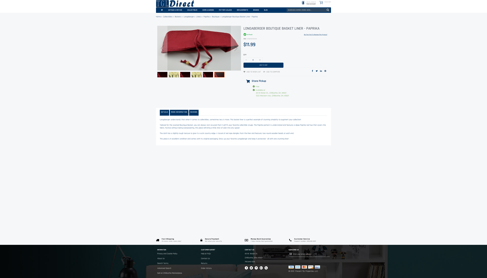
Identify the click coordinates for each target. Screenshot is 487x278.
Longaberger (189, 16)
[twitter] (251, 267)
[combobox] (308, 10)
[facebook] (246, 267)
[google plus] (261, 267)
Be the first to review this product (315, 35)
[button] (162, 48)
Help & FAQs (206, 253)
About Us (161, 258)
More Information (179, 112)
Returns (204, 263)
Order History (206, 268)
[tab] (164, 113)
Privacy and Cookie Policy (167, 253)
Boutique (215, 16)
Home (158, 16)
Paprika (207, 16)
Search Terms (162, 263)
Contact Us (205, 258)
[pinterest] (256, 267)
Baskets (178, 16)
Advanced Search (164, 268)
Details (164, 112)
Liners (198, 16)
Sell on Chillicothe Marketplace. (169, 273)
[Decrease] (246, 60)
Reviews (193, 112)
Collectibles (167, 16)
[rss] (266, 267)
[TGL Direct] (175, 3)
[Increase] (259, 60)
